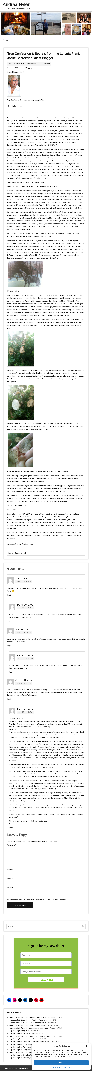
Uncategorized (20, 553)
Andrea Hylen (33, 64)
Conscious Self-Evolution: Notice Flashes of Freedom (29, 1036)
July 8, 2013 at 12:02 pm (25, 712)
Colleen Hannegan (25, 680)
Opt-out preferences (56, 1067)
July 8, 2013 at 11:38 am (25, 659)
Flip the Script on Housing (19, 1044)
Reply (9, 595)
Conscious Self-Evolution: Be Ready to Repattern (28, 1020)
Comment (11, 845)
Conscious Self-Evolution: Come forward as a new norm (30, 1017)
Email (10, 879)
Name (10, 870)
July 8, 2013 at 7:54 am (23, 683)
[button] (87, 1046)
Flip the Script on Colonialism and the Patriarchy (27, 1041)
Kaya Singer (21, 578)
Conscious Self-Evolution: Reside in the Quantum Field (30, 1023)
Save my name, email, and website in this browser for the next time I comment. (37, 900)
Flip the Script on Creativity (19, 1033)
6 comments (45, 64)
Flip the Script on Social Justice (21, 1039)
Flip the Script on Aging (18, 1049)
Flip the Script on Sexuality (19, 1055)
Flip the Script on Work (17, 1047)
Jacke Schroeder (25, 604)
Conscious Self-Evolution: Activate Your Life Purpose (29, 1028)
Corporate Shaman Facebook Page (20, 544)
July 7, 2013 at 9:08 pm (23, 632)
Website (10, 887)
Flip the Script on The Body (19, 1058)
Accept (61, 1063)
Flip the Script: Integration (19, 1031)
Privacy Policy (67, 1067)
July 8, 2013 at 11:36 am (25, 608)
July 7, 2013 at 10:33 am (23, 582)
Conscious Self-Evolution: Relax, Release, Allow (27, 1025)
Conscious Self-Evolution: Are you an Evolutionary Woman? (31, 1052)
